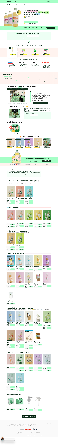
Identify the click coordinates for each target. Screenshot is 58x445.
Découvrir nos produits (50, 27)
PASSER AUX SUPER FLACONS (30, 21)
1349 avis (11, 78)
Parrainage (29, 425)
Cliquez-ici (20, 178)
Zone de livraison (23, 424)
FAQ (7, 424)
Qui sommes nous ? (11, 424)
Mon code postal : (22, 35)
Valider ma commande (29, 416)
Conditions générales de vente (18, 425)
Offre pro (34, 424)
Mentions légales (9, 425)
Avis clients (25, 425)
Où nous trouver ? (29, 424)
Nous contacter (17, 424)
